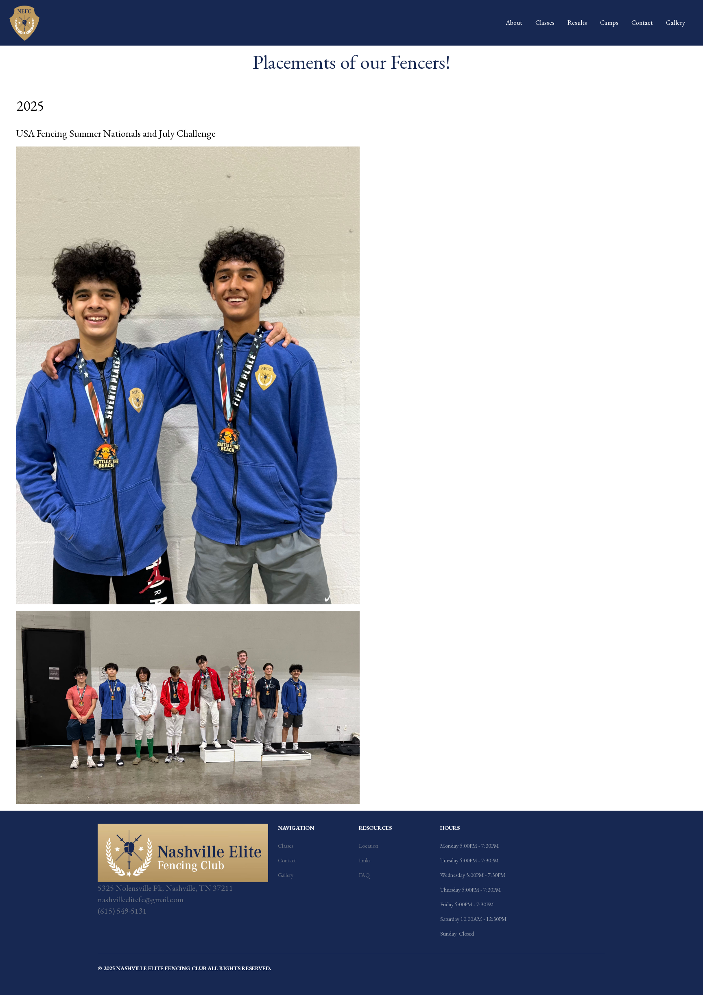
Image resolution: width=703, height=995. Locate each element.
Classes (545, 22)
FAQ (364, 875)
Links (364, 860)
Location (368, 845)
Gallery (675, 22)
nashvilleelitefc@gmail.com (140, 899)
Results (577, 22)
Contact (642, 22)
